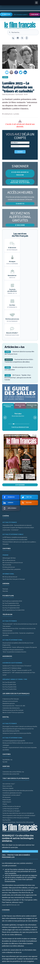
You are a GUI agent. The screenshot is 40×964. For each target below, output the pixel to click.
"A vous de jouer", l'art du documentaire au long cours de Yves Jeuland (20, 625)
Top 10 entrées (7, 564)
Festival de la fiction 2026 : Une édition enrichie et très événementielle (19, 629)
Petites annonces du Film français (13, 710)
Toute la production (20, 427)
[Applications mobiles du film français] (27, 38)
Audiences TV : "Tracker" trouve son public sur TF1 (17, 670)
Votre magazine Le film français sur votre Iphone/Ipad (19, 815)
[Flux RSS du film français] (13, 38)
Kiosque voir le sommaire (10, 701)
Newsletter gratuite (9, 703)
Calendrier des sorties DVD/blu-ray (13, 771)
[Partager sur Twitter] (21, 72)
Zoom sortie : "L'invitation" (11, 530)
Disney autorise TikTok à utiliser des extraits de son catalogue (18, 744)
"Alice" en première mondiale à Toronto (14, 652)
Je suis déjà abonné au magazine (20, 173)
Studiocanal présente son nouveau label (15, 539)
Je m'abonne (20, 485)
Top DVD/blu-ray (7, 759)
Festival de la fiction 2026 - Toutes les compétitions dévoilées (19, 361)
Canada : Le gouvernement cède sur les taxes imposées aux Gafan (20, 748)
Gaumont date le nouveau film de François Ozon (19, 353)
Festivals (5, 589)
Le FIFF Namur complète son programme (15, 537)
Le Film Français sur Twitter (11, 808)
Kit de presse (6, 797)
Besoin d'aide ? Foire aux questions (13, 712)
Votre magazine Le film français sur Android (16, 817)
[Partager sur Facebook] (16, 72)
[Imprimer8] (12, 72)
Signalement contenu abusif (11, 795)
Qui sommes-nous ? (9, 783)
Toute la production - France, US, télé (14, 705)
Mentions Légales (8, 788)
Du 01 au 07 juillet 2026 (9, 689)
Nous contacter (7, 786)
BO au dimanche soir (9, 560)
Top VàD (5, 762)
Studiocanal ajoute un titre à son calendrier (19, 368)
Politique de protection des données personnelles (18, 790)
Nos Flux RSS (6, 820)
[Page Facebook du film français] (18, 38)
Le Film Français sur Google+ (11, 811)
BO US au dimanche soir (10, 576)
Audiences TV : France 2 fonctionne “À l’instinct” (17, 665)
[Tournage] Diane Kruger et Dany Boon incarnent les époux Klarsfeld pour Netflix (18, 730)
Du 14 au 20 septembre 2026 (11, 605)
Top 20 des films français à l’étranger (14, 579)
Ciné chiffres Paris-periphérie (12, 569)
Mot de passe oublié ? (20, 14)
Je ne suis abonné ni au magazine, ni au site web (20, 181)
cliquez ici (20, 203)
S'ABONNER (34, 14)
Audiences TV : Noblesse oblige (12, 668)
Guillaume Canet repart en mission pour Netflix (17, 733)
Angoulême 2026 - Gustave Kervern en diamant (17, 525)
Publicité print (7, 802)
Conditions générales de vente (12, 793)
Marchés (5, 591)
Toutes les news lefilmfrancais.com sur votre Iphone (18, 813)
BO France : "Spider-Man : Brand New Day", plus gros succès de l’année (18, 377)
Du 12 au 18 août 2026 (9, 682)
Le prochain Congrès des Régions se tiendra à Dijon (18, 527)
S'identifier (6, 14)
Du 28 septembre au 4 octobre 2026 (13, 610)
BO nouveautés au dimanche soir (13, 562)
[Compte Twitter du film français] (22, 38)
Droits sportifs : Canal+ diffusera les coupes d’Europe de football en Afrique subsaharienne (20, 648)
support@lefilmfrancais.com (11, 905)
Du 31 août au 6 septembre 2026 (12, 601)
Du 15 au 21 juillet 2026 (9, 684)
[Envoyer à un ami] (7, 72)
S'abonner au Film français (11, 699)
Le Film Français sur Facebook (12, 806)
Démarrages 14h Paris (9, 558)
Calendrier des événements (11, 708)
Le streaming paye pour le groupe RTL (14, 740)
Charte (5, 804)
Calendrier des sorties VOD (11, 774)
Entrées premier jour (9, 567)
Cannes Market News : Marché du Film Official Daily (18, 822)
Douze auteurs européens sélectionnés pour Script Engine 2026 (18, 644)
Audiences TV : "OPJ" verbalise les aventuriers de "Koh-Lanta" (19, 673)
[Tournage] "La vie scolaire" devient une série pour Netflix (20, 726)
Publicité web (7, 799)
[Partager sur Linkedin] (25, 72)
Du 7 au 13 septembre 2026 (11, 603)
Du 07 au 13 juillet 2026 (9, 687)
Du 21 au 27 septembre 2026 (11, 607)
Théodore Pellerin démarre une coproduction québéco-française (19, 543)
